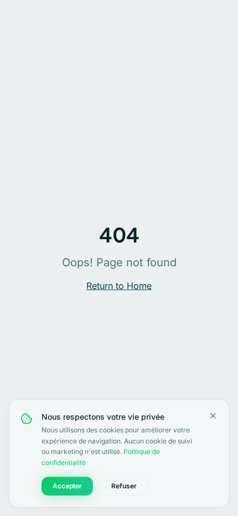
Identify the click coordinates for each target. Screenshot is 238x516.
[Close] (213, 415)
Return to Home (119, 285)
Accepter (67, 486)
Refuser (124, 486)
